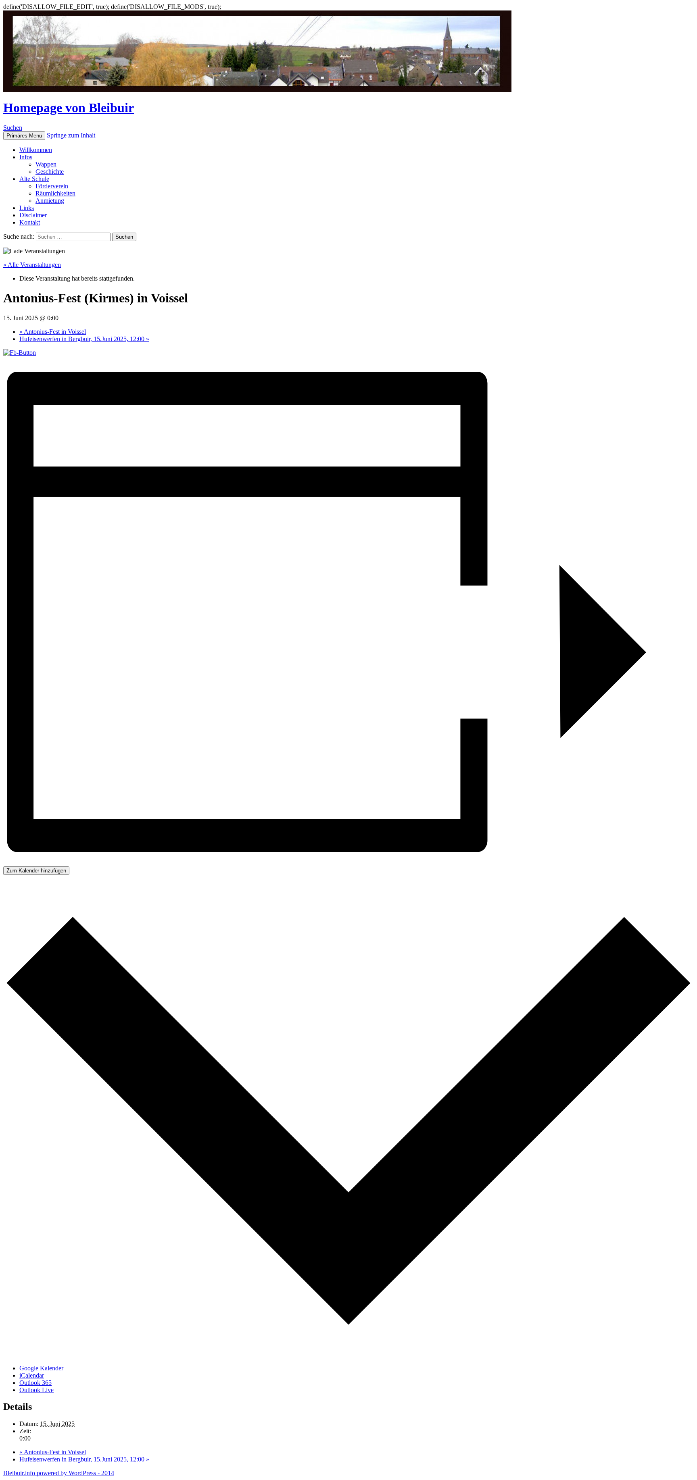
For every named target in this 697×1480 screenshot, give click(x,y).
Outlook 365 (35, 1382)
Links (26, 207)
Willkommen (35, 149)
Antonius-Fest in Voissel (52, 331)
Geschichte (49, 171)
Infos (25, 157)
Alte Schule (34, 178)
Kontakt (29, 222)
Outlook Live (36, 1389)
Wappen (45, 164)
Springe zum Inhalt (71, 135)
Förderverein (51, 186)
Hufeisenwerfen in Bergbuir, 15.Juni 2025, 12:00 (84, 338)
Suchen (12, 127)
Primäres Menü (24, 136)
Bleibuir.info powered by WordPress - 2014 (58, 1473)
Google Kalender (41, 1368)
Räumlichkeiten (55, 193)
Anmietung (49, 200)
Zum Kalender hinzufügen (36, 871)
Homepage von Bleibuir (68, 107)
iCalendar (31, 1375)
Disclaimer (33, 215)
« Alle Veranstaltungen (32, 264)
